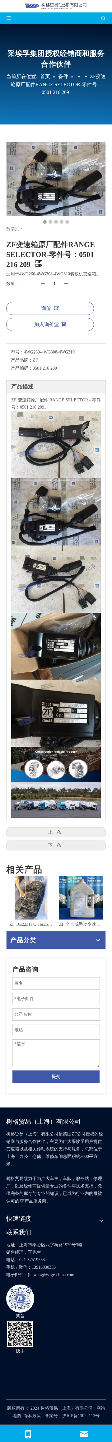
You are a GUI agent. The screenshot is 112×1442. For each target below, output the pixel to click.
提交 (56, 1076)
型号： (17, 352)
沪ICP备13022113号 (81, 1415)
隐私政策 (32, 1415)
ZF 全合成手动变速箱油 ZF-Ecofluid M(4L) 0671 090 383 (72, 924)
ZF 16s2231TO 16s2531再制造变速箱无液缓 (22, 924)
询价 (46, 308)
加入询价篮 (46, 324)
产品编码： (22, 368)
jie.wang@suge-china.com (51, 1274)
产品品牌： (22, 360)
